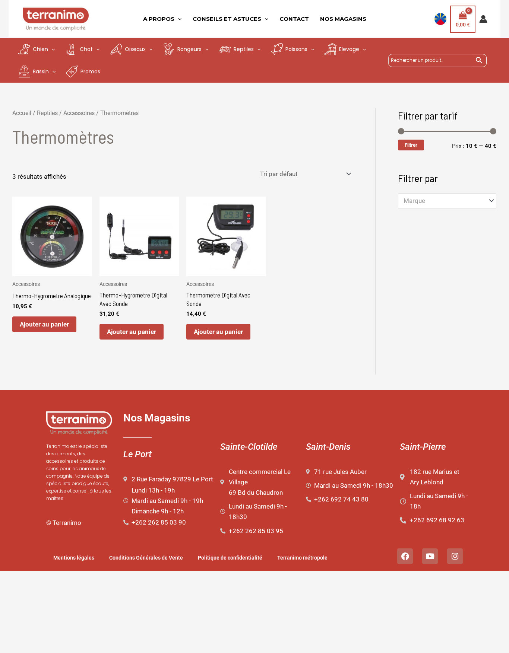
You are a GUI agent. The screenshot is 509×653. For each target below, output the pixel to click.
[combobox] (447, 201)
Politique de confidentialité (230, 558)
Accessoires (79, 113)
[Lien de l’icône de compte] (483, 19)
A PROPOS (158, 18)
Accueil (21, 113)
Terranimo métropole (302, 558)
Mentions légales (73, 558)
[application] (177, 19)
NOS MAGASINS (343, 18)
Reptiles (47, 113)
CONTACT (294, 18)
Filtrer (411, 145)
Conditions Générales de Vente (146, 558)
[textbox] (443, 201)
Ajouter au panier (44, 324)
